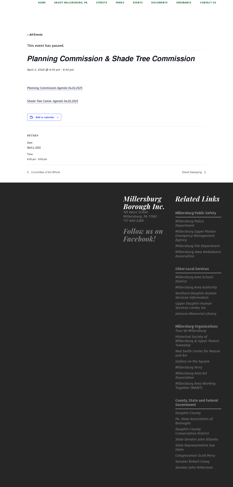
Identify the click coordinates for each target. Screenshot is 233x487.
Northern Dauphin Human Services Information (195, 295)
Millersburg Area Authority (196, 287)
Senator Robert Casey (192, 461)
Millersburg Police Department (189, 223)
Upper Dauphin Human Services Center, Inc (193, 305)
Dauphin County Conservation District (192, 431)
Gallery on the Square (192, 361)
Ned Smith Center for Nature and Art (197, 353)
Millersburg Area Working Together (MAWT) (195, 385)
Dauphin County (188, 413)
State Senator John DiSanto (196, 439)
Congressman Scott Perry (195, 455)
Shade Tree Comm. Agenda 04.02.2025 (52, 101)
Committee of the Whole (45, 172)
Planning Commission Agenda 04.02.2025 (54, 88)
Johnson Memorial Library (195, 314)
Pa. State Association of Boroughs (194, 421)
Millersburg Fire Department (197, 246)
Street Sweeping (192, 172)
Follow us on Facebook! (143, 234)
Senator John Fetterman (194, 467)
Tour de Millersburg (190, 331)
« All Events (34, 34)
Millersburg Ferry (188, 367)
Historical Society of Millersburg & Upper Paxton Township (197, 341)
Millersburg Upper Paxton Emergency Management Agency (195, 235)
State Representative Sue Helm (195, 447)
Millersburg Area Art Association (191, 375)
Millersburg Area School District (194, 279)
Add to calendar (44, 117)
